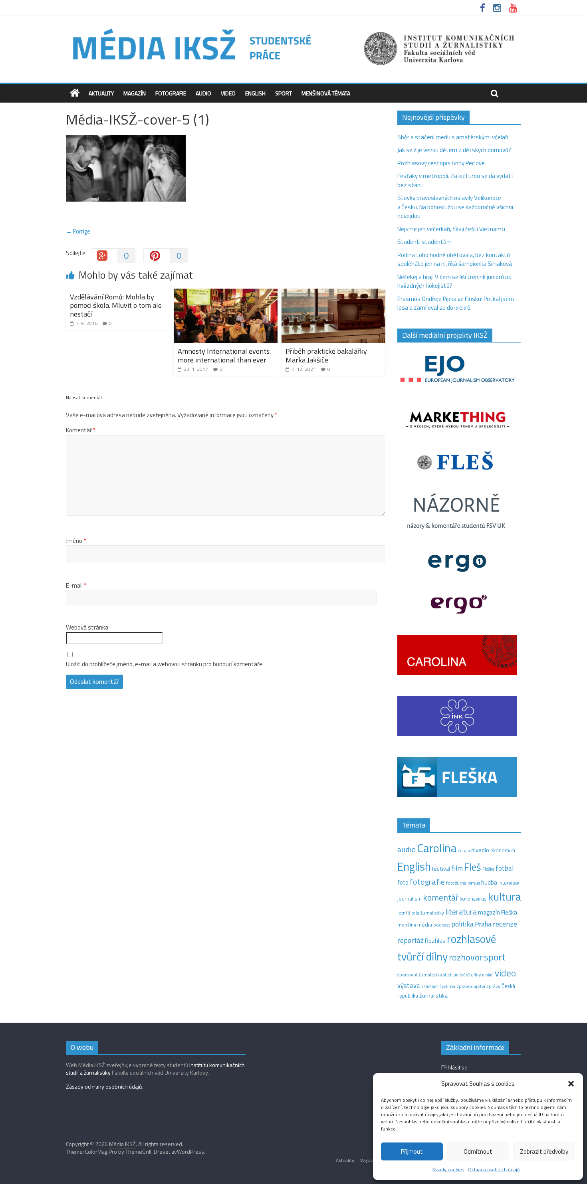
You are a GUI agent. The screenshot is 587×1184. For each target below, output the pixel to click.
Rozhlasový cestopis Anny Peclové (441, 163)
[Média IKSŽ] (293, 27)
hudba (489, 882)
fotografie (427, 881)
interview (508, 883)
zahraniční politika (438, 986)
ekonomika (502, 850)
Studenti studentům (424, 241)
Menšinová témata (325, 93)
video (505, 973)
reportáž (410, 940)
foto (403, 882)
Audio (203, 93)
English (255, 93)
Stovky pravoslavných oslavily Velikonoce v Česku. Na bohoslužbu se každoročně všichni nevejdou (455, 206)
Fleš (472, 867)
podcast (441, 925)
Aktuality (101, 93)
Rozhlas (435, 940)
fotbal (505, 868)
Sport (283, 93)
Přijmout (412, 1151)
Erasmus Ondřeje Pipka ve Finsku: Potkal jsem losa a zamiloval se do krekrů (455, 303)
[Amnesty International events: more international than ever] (226, 293)
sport (495, 957)
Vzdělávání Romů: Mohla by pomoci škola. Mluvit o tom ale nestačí (116, 305)
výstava (408, 985)
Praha (483, 924)
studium (450, 975)
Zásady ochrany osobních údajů (104, 1086)
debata (464, 850)
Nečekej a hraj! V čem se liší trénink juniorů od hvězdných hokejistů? (454, 281)
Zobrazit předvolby (544, 1151)
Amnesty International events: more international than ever (224, 355)
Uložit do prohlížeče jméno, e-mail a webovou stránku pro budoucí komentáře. (165, 664)
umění (488, 975)
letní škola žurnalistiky (420, 913)
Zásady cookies (448, 1169)
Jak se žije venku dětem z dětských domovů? (454, 149)
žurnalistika (433, 995)
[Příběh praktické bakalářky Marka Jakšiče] (333, 293)
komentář (440, 897)
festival (441, 868)
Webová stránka (87, 627)
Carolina (437, 848)
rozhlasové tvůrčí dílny (446, 947)
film (457, 868)
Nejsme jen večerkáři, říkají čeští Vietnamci (451, 229)
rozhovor (466, 957)
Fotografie (170, 93)
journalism (409, 899)
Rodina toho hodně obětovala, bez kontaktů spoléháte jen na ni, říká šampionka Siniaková (454, 259)
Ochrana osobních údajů (494, 1169)
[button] (571, 1084)
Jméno (76, 541)
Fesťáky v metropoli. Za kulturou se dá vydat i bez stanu (455, 180)
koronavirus (473, 899)
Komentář (80, 430)
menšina (406, 925)
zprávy (493, 986)
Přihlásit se (454, 1067)
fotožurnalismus (463, 883)
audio (406, 849)
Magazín (134, 93)
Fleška (488, 868)
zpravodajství (470, 986)
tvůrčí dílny (470, 974)
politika (462, 924)
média (424, 924)
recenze (505, 923)
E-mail (76, 585)
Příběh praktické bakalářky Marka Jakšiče (326, 355)
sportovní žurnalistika (419, 974)
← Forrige (78, 231)
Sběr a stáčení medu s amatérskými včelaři (452, 137)
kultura (504, 896)
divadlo (480, 850)
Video (228, 93)
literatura (461, 912)
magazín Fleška (497, 912)
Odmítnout (478, 1151)
